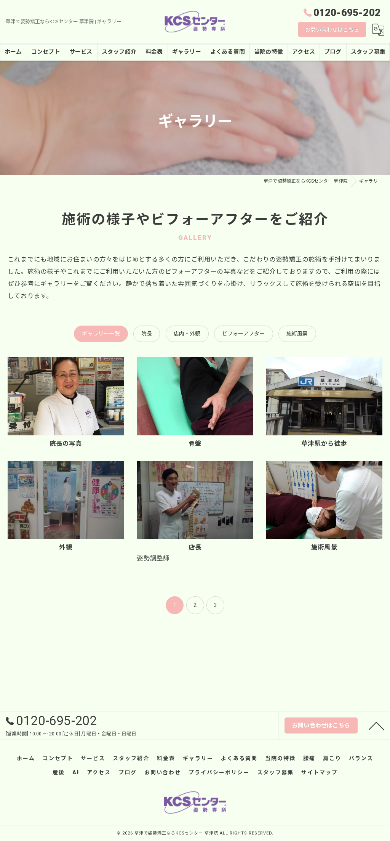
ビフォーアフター (243, 334)
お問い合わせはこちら (332, 30)
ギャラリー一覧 (101, 334)
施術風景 (297, 334)
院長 (146, 334)
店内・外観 (187, 334)
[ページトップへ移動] (376, 725)
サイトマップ (319, 772)
